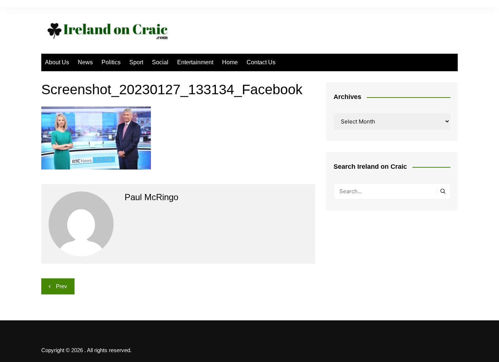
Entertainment (195, 62)
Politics (111, 62)
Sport (136, 62)
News (85, 62)
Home (230, 62)
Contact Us (261, 62)
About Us (57, 62)
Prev (61, 286)
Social (160, 62)
